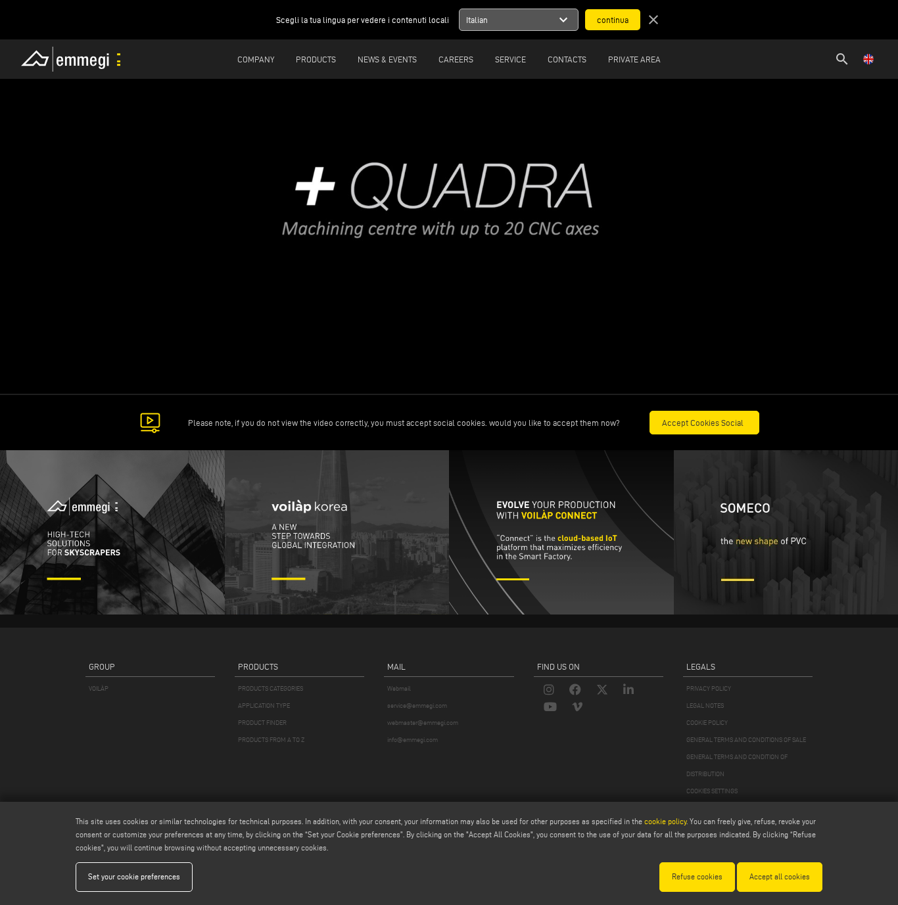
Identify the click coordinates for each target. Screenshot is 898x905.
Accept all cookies (779, 876)
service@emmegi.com (417, 705)
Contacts (567, 59)
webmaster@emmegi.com (422, 722)
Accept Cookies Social (703, 422)
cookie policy (665, 821)
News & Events (387, 59)
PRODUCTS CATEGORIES (270, 688)
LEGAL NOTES (705, 705)
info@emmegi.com (412, 739)
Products (316, 59)
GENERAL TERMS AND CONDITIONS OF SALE (746, 739)
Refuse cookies (697, 876)
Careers (455, 59)
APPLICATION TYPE (264, 705)
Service (510, 59)
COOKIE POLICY (707, 722)
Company (255, 59)
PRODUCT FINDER (262, 722)
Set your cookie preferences (134, 876)
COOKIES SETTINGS (712, 791)
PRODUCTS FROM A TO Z (271, 739)
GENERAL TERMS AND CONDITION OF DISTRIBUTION (737, 765)
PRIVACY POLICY (708, 688)
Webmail (399, 688)
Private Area (634, 59)
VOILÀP (98, 688)
